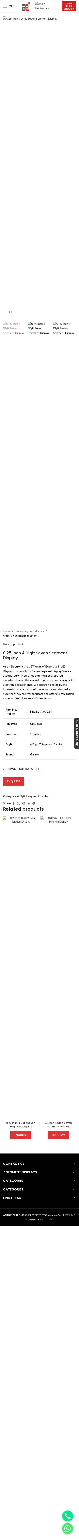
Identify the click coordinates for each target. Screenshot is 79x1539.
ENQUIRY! (13, 781)
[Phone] (67, 1515)
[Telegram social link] (33, 803)
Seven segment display (29, 631)
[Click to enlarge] (10, 312)
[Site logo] (26, 5)
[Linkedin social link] (28, 803)
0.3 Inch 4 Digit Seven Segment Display (58, 1124)
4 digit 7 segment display (19, 635)
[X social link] (18, 803)
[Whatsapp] (67, 1528)
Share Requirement (76, 733)
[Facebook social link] (14, 803)
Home (7, 631)
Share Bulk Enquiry (69, 6)
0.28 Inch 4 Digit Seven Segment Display (20, 1124)
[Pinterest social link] (23, 803)
